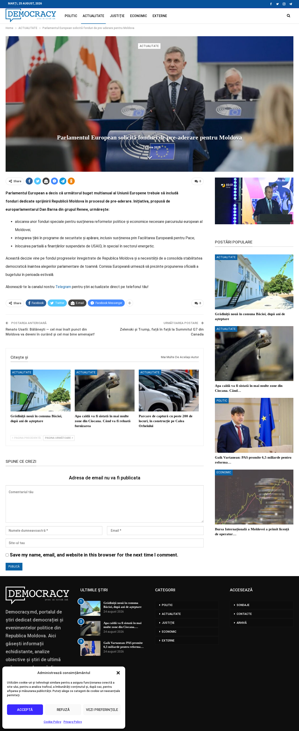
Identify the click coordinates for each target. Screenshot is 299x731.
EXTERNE (160, 16)
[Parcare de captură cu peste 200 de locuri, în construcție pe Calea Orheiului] (169, 391)
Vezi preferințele (102, 710)
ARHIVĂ (242, 622)
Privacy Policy (73, 722)
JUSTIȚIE (117, 16)
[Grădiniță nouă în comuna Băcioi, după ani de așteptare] (41, 391)
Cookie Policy (52, 722)
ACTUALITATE (93, 16)
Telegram (63, 287)
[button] (118, 672)
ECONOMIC (138, 16)
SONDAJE (243, 605)
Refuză (63, 710)
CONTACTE (244, 614)
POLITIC (71, 16)
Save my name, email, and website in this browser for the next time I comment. (94, 555)
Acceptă (25, 710)
